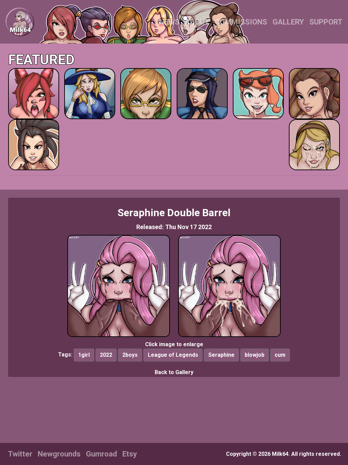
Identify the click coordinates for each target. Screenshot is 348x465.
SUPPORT (326, 22)
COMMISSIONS (241, 22)
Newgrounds (59, 454)
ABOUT (197, 22)
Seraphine (221, 355)
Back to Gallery (174, 372)
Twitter (20, 454)
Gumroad (101, 454)
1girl (84, 355)
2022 (106, 355)
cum (280, 355)
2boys (130, 355)
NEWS (169, 22)
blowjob (254, 355)
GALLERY (288, 22)
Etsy (129, 454)
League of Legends (173, 355)
